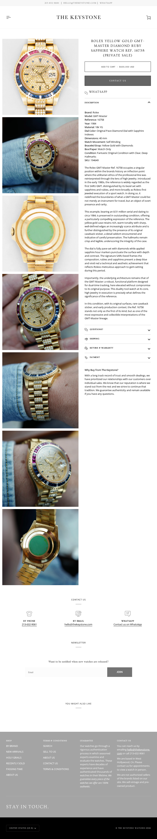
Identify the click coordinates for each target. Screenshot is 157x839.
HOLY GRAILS (13, 757)
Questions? (96, 329)
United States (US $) (21, 828)
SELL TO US (49, 751)
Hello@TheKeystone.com (79, 3)
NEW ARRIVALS (14, 751)
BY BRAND (12, 746)
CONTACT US (50, 763)
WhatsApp (106, 3)
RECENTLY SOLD (15, 763)
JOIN (120, 672)
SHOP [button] (9, 741)
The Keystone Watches (131, 828)
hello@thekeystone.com (78, 624)
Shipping (94, 339)
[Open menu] (12, 17)
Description (92, 103)
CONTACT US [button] (124, 741)
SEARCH (47, 746)
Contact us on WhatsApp (128, 624)
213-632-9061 (29, 624)
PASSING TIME (14, 769)
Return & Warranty (101, 348)
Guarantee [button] (86, 741)
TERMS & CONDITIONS (56, 769)
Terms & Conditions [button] (55, 741)
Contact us (117, 81)
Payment (94, 357)
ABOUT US (12, 774)
